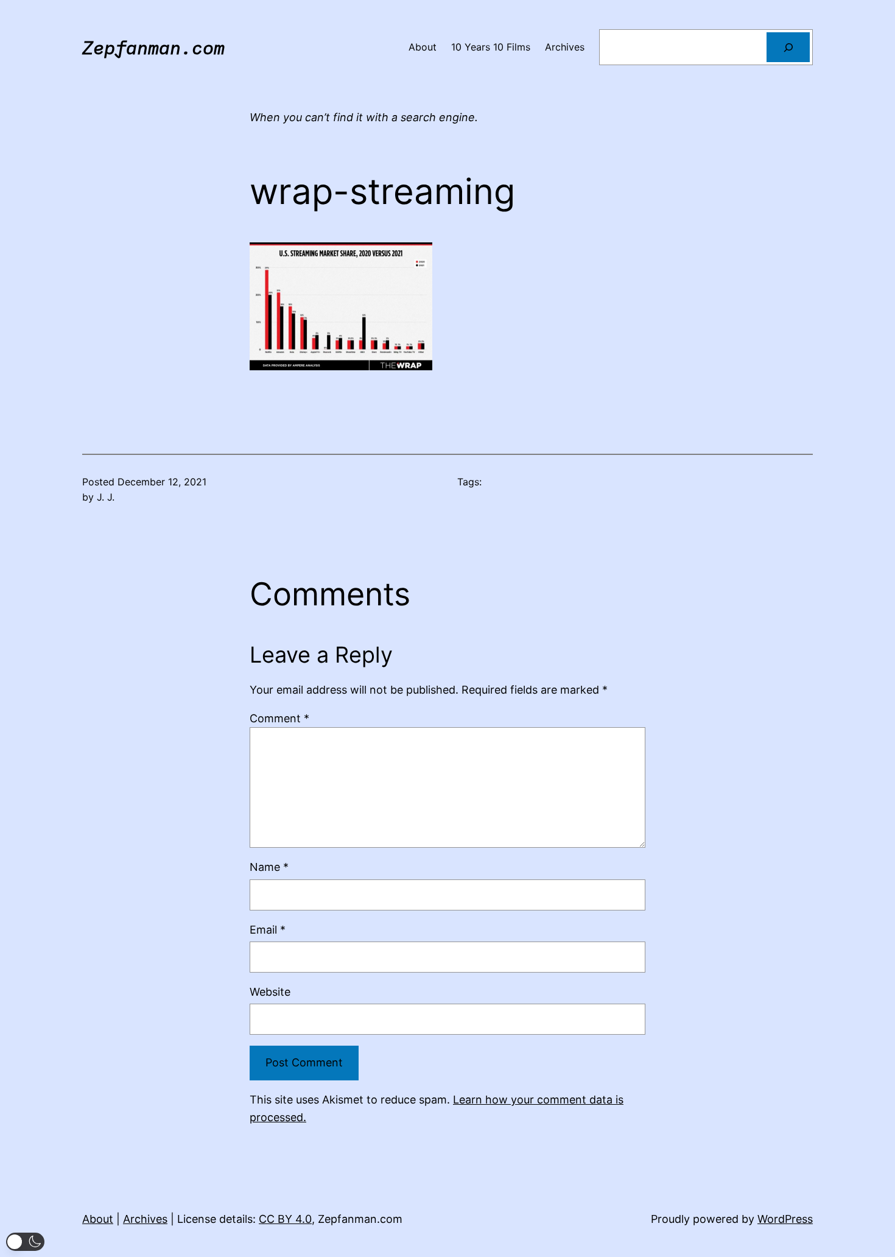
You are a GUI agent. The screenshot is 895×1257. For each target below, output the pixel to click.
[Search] (788, 47)
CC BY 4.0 (285, 1219)
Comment (279, 718)
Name (269, 867)
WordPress (785, 1219)
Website (270, 991)
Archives (145, 1219)
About (97, 1219)
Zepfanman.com (153, 47)
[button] (25, 1242)
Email (268, 929)
